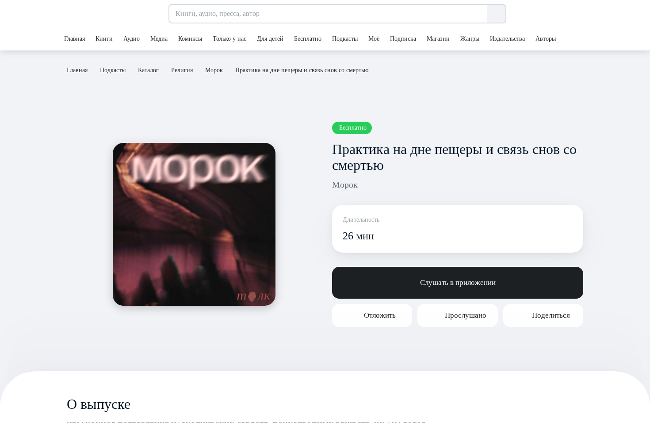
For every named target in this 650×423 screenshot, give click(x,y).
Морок (345, 184)
